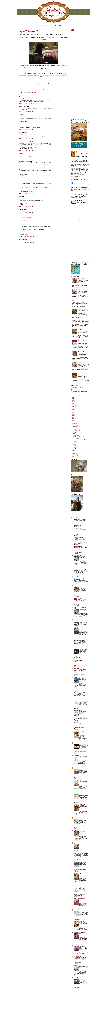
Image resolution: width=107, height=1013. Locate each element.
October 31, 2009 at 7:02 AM (26, 129)
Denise (20, 153)
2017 (73, 408)
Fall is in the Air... (76, 438)
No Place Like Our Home (79, 932)
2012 (73, 415)
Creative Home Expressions (80, 898)
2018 (73, 406)
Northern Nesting (77, 886)
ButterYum (76, 830)
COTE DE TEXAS (77, 639)
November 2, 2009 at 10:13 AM (26, 242)
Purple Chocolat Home (79, 585)
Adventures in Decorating (79, 731)
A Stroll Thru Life (77, 528)
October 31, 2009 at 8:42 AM (26, 165)
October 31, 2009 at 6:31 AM (26, 122)
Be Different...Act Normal (79, 648)
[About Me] (44, 25)
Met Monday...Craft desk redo (79, 436)
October (74, 425)
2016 (73, 409)
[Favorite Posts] (49, 25)
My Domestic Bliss (78, 956)
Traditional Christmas (82, 309)
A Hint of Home (77, 977)
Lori (19, 114)
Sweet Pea (76, 689)
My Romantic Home (78, 842)
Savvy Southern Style (78, 710)
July (74, 445)
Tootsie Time (76, 627)
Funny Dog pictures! (82, 278)
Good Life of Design (78, 768)
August (74, 444)
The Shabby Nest (77, 780)
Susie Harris (76, 755)
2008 (73, 456)
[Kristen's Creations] (72, 183)
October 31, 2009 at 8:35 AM (26, 158)
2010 (73, 418)
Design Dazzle (77, 567)
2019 (73, 405)
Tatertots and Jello (78, 598)
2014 (73, 412)
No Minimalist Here (78, 660)
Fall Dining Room (81, 289)
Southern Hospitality (78, 537)
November (75, 423)
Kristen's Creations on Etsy (78, 387)
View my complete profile (76, 176)
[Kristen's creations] (41, 25)
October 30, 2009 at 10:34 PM (26, 103)
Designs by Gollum (78, 817)
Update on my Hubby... (78, 433)
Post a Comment (54, 99)
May (74, 448)
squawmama (21, 169)
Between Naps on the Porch (80, 519)
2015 (73, 411)
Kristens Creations (81, 152)
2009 (73, 420)
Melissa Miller (22, 132)
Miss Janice (76, 668)
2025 (73, 398)
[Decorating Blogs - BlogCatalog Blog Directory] (80, 392)
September (75, 442)
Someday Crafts (77, 909)
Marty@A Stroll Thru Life (24, 161)
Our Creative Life (77, 873)
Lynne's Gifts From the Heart (80, 861)
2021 (73, 401)
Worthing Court (77, 965)
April (74, 450)
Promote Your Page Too (75, 184)
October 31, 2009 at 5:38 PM (26, 212)
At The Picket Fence (78, 852)
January (74, 455)
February (75, 453)
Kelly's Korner (77, 677)
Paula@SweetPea (22, 106)
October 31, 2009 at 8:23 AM (26, 150)
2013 (73, 414)
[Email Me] (65, 25)
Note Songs (76, 698)
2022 (73, 400)
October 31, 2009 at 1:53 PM (26, 206)
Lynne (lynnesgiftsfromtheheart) (26, 141)
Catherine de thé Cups (79, 921)
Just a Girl (76, 722)
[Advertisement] (80, 52)
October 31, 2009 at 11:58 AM (26, 193)
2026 (73, 397)
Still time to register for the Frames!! (79, 300)
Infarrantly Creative (78, 576)
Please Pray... (76, 435)
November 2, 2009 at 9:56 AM (26, 221)
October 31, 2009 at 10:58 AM (26, 178)
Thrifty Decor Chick (78, 555)
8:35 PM (34, 92)
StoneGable (76, 945)
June (74, 447)
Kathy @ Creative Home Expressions (27, 126)
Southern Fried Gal (23, 98)
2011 (73, 417)
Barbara (20, 196)
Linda (20, 182)
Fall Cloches (80, 362)
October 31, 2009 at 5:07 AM (26, 111)
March (74, 452)
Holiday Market (81, 320)
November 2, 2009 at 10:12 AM (26, 236)
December (75, 421)
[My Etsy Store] (62, 25)
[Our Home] (57, 25)
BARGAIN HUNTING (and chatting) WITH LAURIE (79, 805)
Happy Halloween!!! (28, 31)
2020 (73, 403)
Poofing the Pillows (78, 792)
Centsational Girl (77, 619)
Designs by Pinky (77, 743)
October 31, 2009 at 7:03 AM (26, 138)
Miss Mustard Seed (78, 546)
